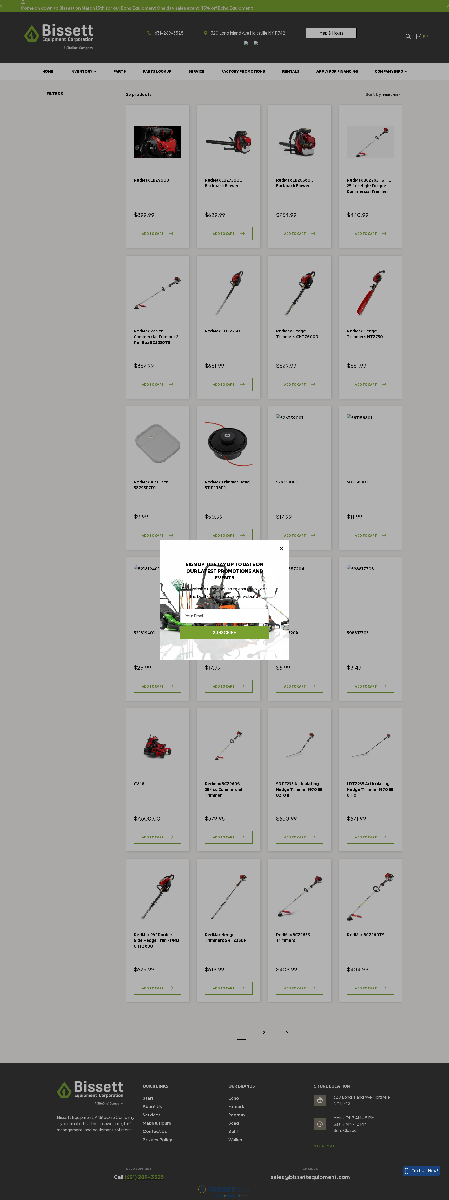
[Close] (281, 548)
